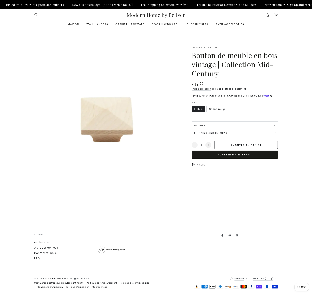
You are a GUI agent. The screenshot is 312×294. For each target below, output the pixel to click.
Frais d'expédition (201, 88)
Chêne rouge (217, 109)
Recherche (41, 242)
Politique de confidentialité (134, 283)
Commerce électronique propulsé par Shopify (58, 283)
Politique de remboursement (102, 283)
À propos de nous (46, 248)
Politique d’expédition (77, 287)
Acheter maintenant (235, 154)
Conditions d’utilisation (50, 287)
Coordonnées (99, 287)
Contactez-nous (45, 253)
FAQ (37, 258)
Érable (199, 109)
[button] (36, 14)
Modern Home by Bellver (205, 48)
